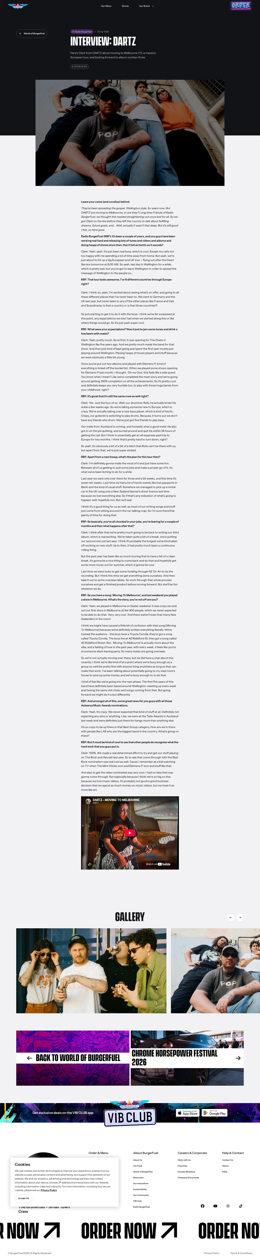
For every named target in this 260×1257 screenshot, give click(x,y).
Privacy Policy (211, 1253)
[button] (146, 6)
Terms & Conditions (241, 1253)
